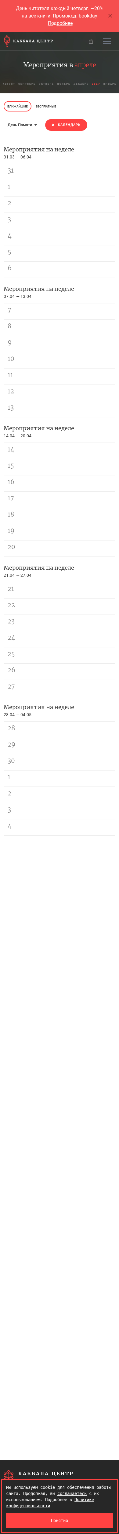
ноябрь (63, 84)
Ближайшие (17, 106)
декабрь (81, 84)
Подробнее (60, 23)
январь (110, 84)
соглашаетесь (72, 1493)
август (9, 84)
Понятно (59, 1520)
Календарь (69, 125)
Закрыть (110, 16)
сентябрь (27, 84)
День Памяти (20, 125)
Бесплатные (46, 106)
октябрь (46, 84)
